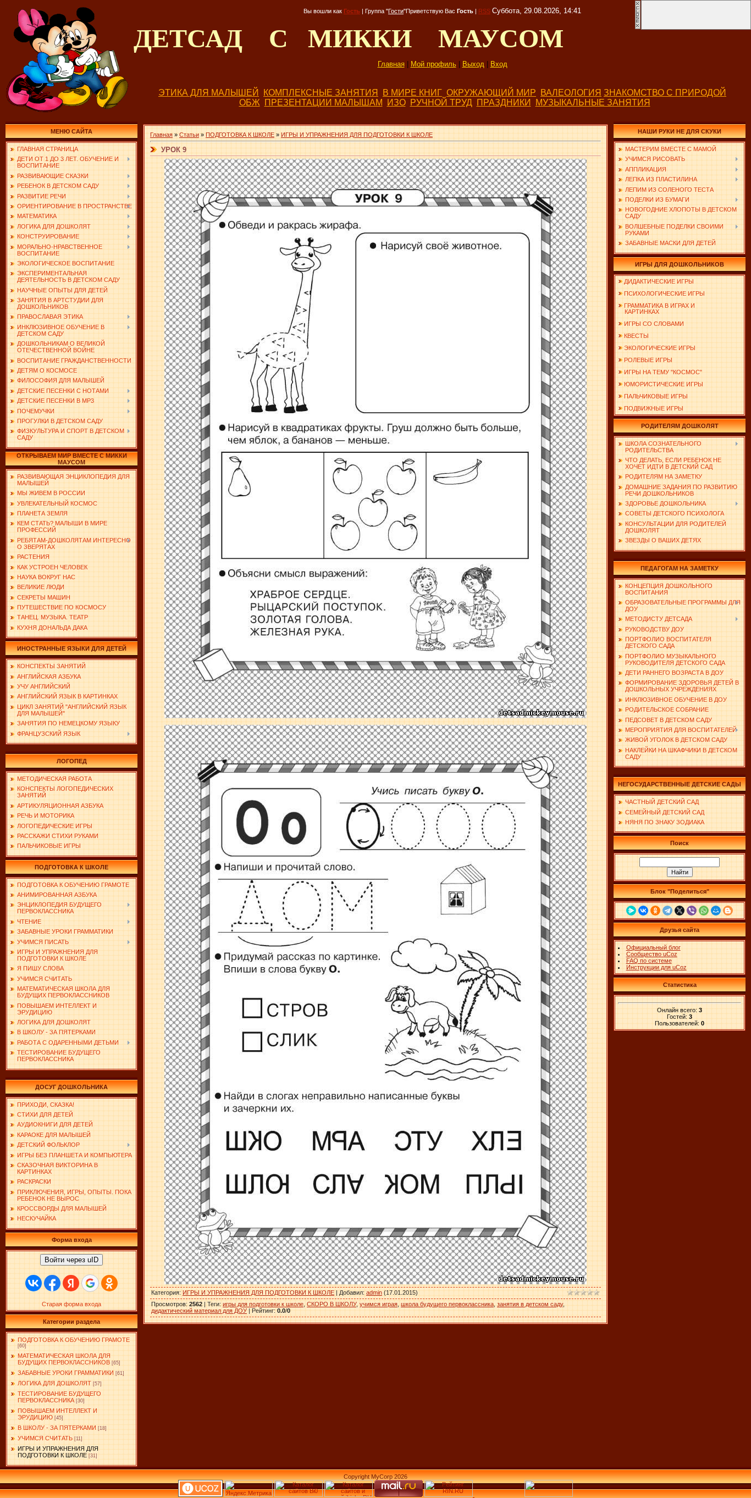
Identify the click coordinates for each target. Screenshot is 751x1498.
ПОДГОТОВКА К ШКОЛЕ (240, 134)
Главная (391, 64)
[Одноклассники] (655, 911)
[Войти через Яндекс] (71, 1283)
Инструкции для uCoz (656, 967)
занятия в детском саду (530, 1304)
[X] (679, 911)
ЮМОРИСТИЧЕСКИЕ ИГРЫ (663, 384)
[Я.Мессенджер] (631, 911)
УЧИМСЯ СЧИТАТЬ (45, 1438)
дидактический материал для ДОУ (199, 1310)
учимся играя (378, 1304)
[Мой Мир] (716, 911)
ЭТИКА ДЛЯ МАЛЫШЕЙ (208, 92)
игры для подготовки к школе (263, 1304)
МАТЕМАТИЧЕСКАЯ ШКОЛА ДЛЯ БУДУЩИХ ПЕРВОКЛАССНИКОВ (64, 1359)
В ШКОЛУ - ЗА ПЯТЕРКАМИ (57, 1427)
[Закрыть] (637, 27)
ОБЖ (249, 102)
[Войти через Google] (90, 1283)
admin (374, 1292)
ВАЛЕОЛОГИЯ (570, 92)
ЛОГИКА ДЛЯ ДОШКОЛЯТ (54, 1383)
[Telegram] (667, 911)
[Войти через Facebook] (52, 1283)
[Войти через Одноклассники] (109, 1283)
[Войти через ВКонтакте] (33, 1283)
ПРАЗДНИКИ (504, 102)
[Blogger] (728, 911)
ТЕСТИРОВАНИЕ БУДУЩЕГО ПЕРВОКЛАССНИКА (59, 1396)
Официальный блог (653, 947)
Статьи (189, 134)
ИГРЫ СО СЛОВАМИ (654, 323)
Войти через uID (71, 1260)
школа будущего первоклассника (447, 1304)
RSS (484, 11)
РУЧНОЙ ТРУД (441, 102)
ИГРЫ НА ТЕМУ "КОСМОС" (663, 372)
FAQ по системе (649, 960)
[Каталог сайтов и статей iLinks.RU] (348, 1494)
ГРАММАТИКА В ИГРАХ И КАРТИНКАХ (656, 308)
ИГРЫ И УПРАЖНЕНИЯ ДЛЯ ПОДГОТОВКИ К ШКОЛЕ (58, 1451)
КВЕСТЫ (636, 335)
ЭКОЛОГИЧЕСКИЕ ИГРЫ (659, 348)
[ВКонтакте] (643, 911)
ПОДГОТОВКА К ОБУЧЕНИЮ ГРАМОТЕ (74, 1339)
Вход (498, 64)
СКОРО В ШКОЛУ (331, 1304)
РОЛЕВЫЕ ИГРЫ (648, 360)
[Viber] (692, 911)
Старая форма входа (71, 1304)
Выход (473, 64)
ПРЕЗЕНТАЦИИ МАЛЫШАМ (323, 102)
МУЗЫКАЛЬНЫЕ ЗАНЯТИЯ (592, 102)
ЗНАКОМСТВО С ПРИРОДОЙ (665, 92)
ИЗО (396, 102)
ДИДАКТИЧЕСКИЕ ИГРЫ (659, 281)
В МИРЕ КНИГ (412, 92)
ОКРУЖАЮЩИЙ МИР (491, 92)
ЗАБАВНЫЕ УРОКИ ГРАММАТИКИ (66, 1372)
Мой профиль (433, 64)
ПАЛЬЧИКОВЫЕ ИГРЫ (656, 396)
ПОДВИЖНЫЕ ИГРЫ (653, 408)
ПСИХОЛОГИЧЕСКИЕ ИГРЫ (664, 293)
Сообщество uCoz (651, 954)
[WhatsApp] (704, 911)
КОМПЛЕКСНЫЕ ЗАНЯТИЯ (320, 92)
